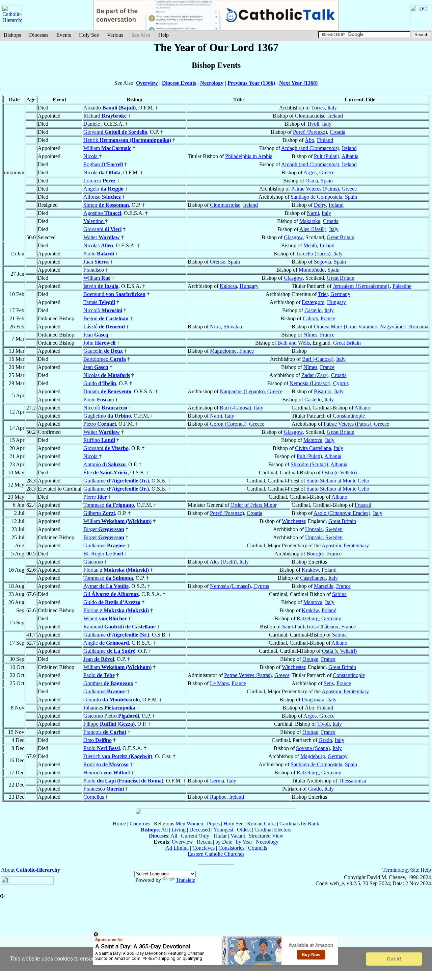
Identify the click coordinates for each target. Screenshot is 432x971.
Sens (329, 683)
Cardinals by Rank (299, 823)
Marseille (323, 586)
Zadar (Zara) (314, 375)
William (107, 148)
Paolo (98, 253)
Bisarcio (322, 391)
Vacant (238, 836)
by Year (244, 842)
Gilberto (99, 513)
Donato (107, 391)
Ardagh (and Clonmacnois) (310, 148)
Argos (310, 172)
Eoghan (103, 164)
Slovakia (232, 326)
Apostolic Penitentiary (345, 545)
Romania (418, 326)
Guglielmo (107, 416)
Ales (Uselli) (312, 229)
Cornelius (94, 797)
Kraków (310, 570)
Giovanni (115, 132)
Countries (140, 823)
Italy (332, 107)
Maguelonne (223, 351)
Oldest (244, 829)
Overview (147, 83)
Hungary (249, 286)
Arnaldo (109, 107)
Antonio (104, 464)
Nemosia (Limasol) (310, 383)
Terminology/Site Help (406, 870)
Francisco (94, 270)
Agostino (102, 213)
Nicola (91, 156)
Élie (105, 472)
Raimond (119, 626)
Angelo (103, 189)
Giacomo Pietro (111, 716)
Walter (101, 237)
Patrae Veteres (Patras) (315, 189)
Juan (96, 262)
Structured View (266, 836)
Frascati (363, 505)
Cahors (310, 318)
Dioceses (38, 35)
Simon (106, 205)
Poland (329, 570)
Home (119, 823)
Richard (105, 116)
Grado (325, 740)
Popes (213, 823)
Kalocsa (228, 286)
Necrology (211, 83)
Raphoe (218, 797)
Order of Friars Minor (254, 505)
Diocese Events (179, 83)
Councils (257, 848)
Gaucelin (103, 351)
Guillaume (116, 480)
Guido (99, 383)
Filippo (109, 724)
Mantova (312, 440)
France (328, 318)
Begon (106, 318)
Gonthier (108, 683)
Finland (325, 140)
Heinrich (106, 772)
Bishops (12, 35)
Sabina (339, 594)
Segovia (322, 262)
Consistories (231, 848)
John (99, 343)
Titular (220, 836)
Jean (95, 335)
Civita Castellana (313, 448)
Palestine (402, 286)
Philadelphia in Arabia (248, 156)
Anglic (106, 643)
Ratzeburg (308, 618)
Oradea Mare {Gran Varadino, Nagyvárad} (360, 326)
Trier (323, 294)
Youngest (223, 829)
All (164, 829)
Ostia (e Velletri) (339, 472)
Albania (350, 156)
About (30, 870)
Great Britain (340, 237)
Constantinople (349, 416)
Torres (318, 107)
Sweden (334, 529)
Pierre (95, 497)
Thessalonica (352, 780)
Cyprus (341, 383)
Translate (185, 880)
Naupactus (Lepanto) (242, 391)
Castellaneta (313, 578)
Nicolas (98, 245)
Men (180, 823)
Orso (97, 740)
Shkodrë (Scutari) (309, 464)
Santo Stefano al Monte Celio (337, 480)
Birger (103, 529)
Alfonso (102, 197)
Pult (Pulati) (326, 156)
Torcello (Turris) (313, 253)
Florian (116, 570)
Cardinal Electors (272, 829)
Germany (340, 294)
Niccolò (102, 310)
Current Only (195, 836)
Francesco (103, 789)
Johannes (109, 708)
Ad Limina (177, 848)
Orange (310, 659)
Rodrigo (106, 764)
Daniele (92, 124)
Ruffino (99, 440)
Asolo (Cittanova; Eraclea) (342, 513)
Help (163, 35)
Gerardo (111, 699)
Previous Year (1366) (251, 83)
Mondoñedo (312, 270)
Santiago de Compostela (316, 197)
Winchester (293, 521)
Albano (362, 407)
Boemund (114, 294)
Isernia (217, 780)
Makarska (309, 221)
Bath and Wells (293, 343)
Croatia (337, 132)
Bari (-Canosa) (317, 359)
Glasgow (293, 237)
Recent (204, 842)
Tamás (99, 302)
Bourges (315, 553)
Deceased (199, 829)
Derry (320, 205)
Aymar (106, 586)
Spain (327, 180)
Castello (313, 310)
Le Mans (219, 683)
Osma (311, 180)
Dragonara (313, 699)
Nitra (215, 326)
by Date (223, 842)
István (100, 286)
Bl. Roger (103, 553)
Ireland (335, 116)
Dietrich (117, 756)
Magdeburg (312, 756)
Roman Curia (261, 823)
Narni (313, 213)
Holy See (89, 35)
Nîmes (310, 335)
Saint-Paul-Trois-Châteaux (310, 626)
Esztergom (313, 302)
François (104, 732)
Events (63, 35)
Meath (310, 245)
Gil (111, 594)
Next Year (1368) (298, 83)
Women (195, 823)
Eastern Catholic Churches (216, 854)
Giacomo (93, 562)
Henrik (127, 140)
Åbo (309, 140)
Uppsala (314, 529)
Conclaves (203, 848)
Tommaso (108, 505)
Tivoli (313, 124)
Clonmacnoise (310, 116)
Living (178, 829)
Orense (217, 262)
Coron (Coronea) (228, 424)
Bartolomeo (104, 359)
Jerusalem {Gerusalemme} (361, 286)
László (104, 326)
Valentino (94, 221)
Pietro (99, 424)
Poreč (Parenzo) (310, 132)
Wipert (105, 618)
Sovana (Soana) (313, 748)
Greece (326, 172)
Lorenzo (99, 180)
